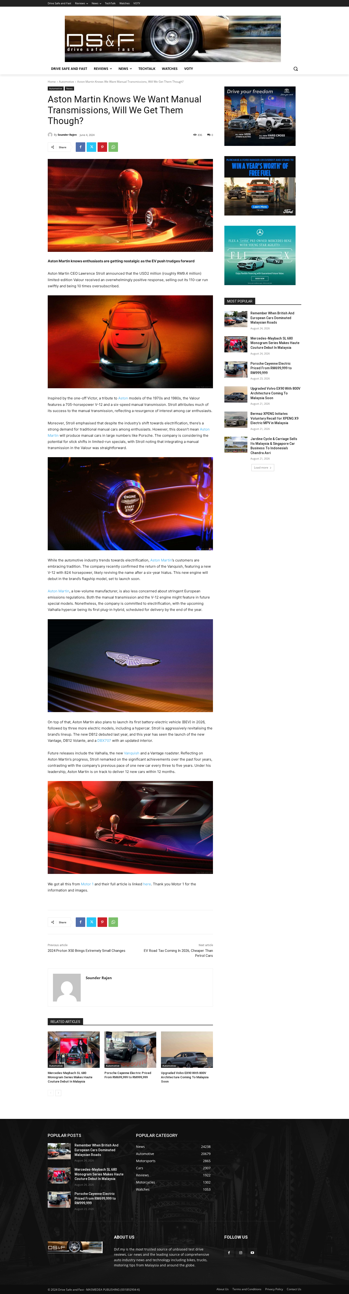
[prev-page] (51, 1093)
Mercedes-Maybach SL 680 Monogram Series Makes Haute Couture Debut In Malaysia (70, 1077)
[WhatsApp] (113, 147)
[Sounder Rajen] (51, 134)
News (69, 88)
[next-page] (58, 1093)
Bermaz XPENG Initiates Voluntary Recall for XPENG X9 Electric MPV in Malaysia (274, 418)
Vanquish (131, 753)
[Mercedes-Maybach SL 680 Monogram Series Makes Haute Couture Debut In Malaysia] (74, 1049)
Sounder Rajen (67, 134)
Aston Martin (161, 560)
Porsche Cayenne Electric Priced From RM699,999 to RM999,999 (271, 368)
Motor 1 (87, 884)
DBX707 (104, 740)
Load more (261, 467)
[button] (295, 68)
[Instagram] (240, 1252)
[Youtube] (252, 1252)
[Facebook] (80, 147)
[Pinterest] (102, 147)
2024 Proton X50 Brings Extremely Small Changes (86, 951)
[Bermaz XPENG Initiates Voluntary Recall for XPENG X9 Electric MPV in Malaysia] (235, 420)
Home (52, 82)
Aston (123, 398)
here (147, 884)
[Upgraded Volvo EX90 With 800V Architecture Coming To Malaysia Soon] (187, 1049)
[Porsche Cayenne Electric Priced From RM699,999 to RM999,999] (130, 1049)
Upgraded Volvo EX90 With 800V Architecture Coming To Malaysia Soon (184, 1077)
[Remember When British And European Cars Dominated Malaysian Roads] (235, 319)
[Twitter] (91, 147)
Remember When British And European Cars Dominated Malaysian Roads (272, 317)
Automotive (66, 82)
